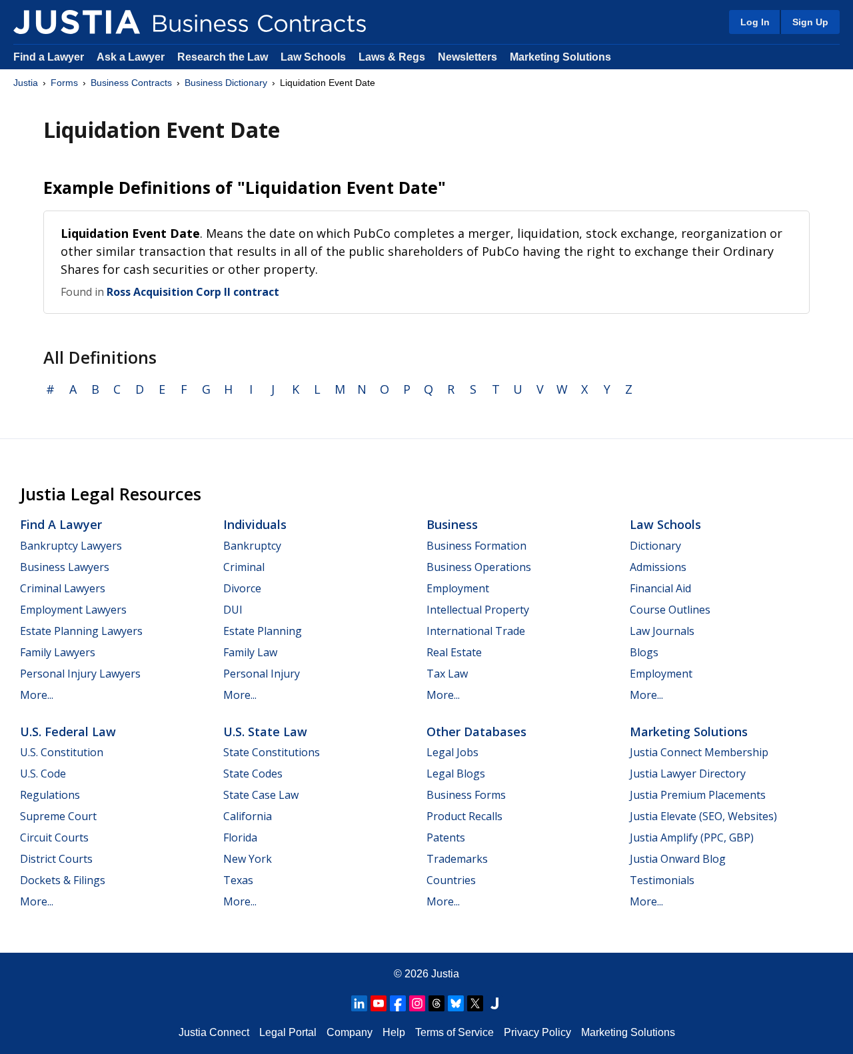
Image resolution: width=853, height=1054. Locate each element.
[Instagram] (417, 1003)
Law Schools (313, 57)
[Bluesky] (456, 1003)
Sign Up (810, 22)
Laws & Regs (392, 57)
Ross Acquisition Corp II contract (193, 291)
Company (350, 1032)
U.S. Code (43, 773)
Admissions (658, 567)
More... (36, 695)
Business (452, 524)
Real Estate (454, 652)
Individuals (255, 524)
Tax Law (447, 673)
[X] (475, 1003)
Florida (240, 837)
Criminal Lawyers (62, 588)
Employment (457, 588)
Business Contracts (131, 82)
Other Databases (476, 732)
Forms (64, 82)
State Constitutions (271, 752)
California (247, 816)
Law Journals (662, 631)
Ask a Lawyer (132, 57)
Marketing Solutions (560, 57)
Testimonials (662, 880)
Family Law (250, 652)
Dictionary (655, 545)
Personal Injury (261, 673)
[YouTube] (379, 1003)
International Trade (475, 631)
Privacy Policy (537, 1032)
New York (247, 858)
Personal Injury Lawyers (80, 673)
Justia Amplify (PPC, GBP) (692, 837)
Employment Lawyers (73, 609)
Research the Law (222, 57)
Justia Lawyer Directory (688, 773)
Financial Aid (660, 588)
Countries (451, 880)
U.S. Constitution (61, 752)
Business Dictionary (226, 82)
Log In (755, 22)
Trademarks (457, 858)
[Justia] (76, 22)
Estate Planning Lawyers (81, 631)
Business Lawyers (64, 567)
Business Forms (466, 795)
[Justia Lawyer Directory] (494, 1003)
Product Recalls (464, 816)
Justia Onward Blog (678, 858)
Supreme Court (58, 816)
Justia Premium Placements (698, 795)
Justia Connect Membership (699, 752)
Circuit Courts (54, 837)
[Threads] (436, 1003)
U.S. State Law (265, 732)
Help (394, 1032)
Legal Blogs (455, 773)
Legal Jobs (452, 752)
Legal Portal (288, 1032)
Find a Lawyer (48, 57)
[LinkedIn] (359, 1003)
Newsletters (467, 57)
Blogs (644, 652)
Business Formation (476, 545)
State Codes (253, 773)
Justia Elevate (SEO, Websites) (703, 816)
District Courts (56, 858)
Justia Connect (214, 1032)
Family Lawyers (57, 652)
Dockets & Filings (62, 880)
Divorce (242, 588)
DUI (233, 609)
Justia (25, 82)
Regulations (50, 795)
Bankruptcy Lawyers (71, 545)
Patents (445, 837)
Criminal (244, 567)
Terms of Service (454, 1032)
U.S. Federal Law (68, 732)
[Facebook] (398, 1003)
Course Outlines (670, 609)
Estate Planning (262, 631)
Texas (238, 880)
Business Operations (478, 567)
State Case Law (261, 795)
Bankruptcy (252, 545)
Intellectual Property (477, 609)
